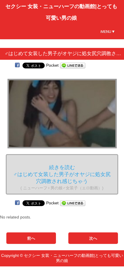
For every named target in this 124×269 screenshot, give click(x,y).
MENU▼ (107, 31)
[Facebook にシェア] (17, 65)
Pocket (52, 65)
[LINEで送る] (72, 65)
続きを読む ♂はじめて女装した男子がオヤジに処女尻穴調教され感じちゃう (62, 177)
